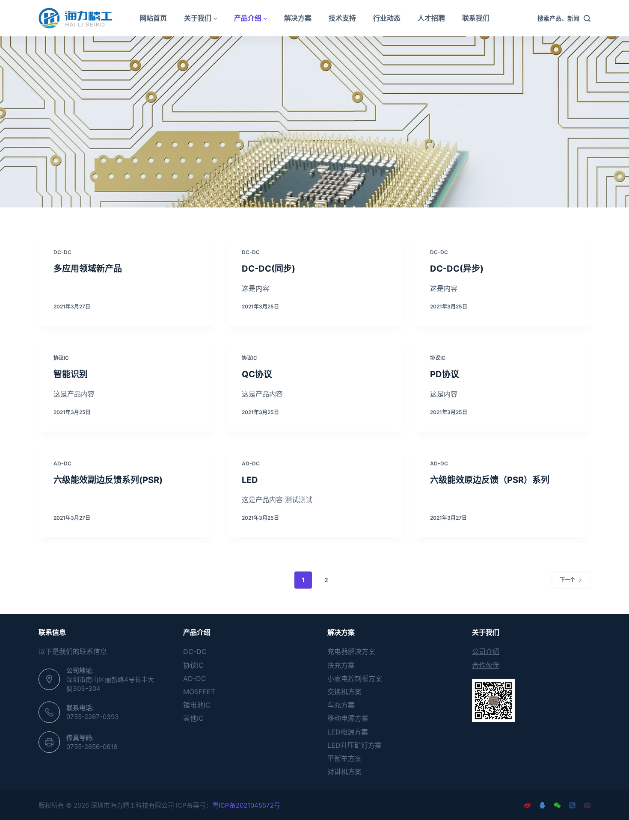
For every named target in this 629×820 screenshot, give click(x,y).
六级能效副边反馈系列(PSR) (108, 480)
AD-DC (62, 463)
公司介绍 (485, 651)
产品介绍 (247, 18)
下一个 (567, 580)
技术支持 (342, 18)
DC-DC (62, 252)
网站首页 (153, 18)
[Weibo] (527, 805)
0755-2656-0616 (91, 747)
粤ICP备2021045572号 (246, 805)
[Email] (587, 805)
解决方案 (298, 18)
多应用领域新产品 (87, 268)
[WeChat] (557, 805)
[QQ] (542, 805)
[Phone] (572, 805)
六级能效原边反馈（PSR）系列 (489, 480)
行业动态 (387, 18)
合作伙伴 (485, 665)
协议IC (61, 358)
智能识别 (70, 374)
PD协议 (444, 374)
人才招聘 (431, 18)
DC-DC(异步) (457, 268)
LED (250, 480)
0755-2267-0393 (92, 717)
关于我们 (197, 18)
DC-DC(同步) (268, 268)
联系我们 (476, 18)
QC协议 (257, 374)
